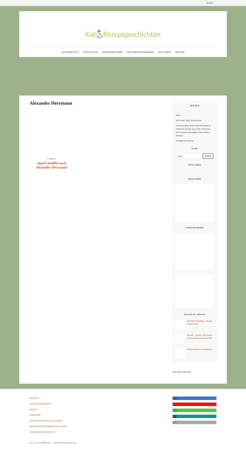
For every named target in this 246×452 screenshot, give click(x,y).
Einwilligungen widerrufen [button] (42, 432)
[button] (175, 398)
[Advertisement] (123, 76)
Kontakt (33, 409)
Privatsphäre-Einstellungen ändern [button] (46, 421)
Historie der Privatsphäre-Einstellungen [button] (48, 426)
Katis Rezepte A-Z (70, 52)
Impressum (34, 398)
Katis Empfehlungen (112, 52)
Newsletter (35, 415)
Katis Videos (164, 52)
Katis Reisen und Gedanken (140, 52)
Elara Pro (33, 443)
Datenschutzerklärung (40, 404)
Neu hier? (179, 52)
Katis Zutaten (91, 52)
